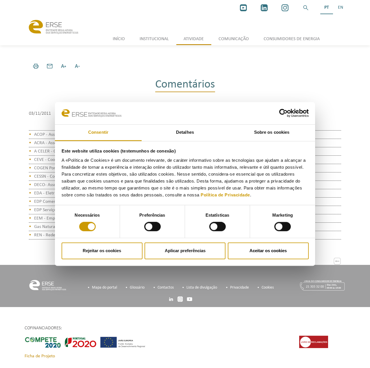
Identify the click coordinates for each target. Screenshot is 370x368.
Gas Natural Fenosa (52, 226)
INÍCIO (119, 39)
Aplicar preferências (185, 250)
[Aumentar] (64, 66)
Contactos (166, 287)
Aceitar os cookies (268, 250)
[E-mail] (50, 66)
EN (340, 7)
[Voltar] (337, 261)
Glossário (137, 287)
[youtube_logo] (243, 7)
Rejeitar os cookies (102, 250)
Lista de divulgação (201, 287)
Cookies (268, 287)
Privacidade (239, 287)
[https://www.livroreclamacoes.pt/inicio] (313, 341)
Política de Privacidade (225, 194)
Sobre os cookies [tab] (272, 132)
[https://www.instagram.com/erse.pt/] (285, 7)
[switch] (152, 226)
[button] (305, 7)
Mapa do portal (104, 287)
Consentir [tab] (98, 132)
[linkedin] (264, 7)
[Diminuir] (77, 66)
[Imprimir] (36, 66)
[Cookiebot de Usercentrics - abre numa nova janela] (283, 113)
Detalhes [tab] (185, 132)
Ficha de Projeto (40, 356)
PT (326, 7)
